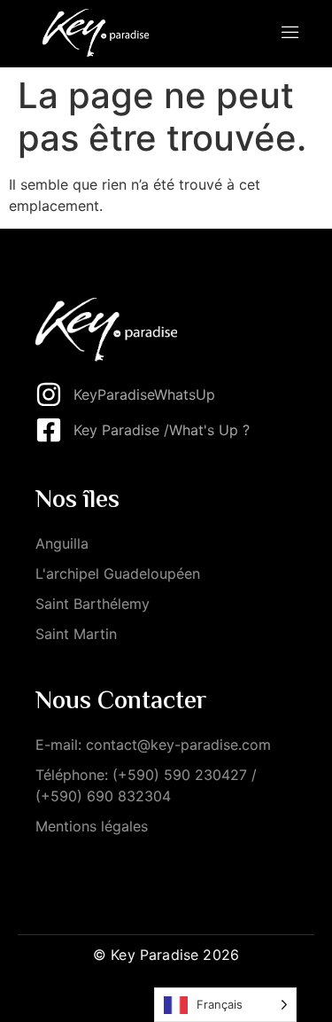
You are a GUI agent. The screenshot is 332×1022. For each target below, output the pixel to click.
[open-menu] (290, 33)
